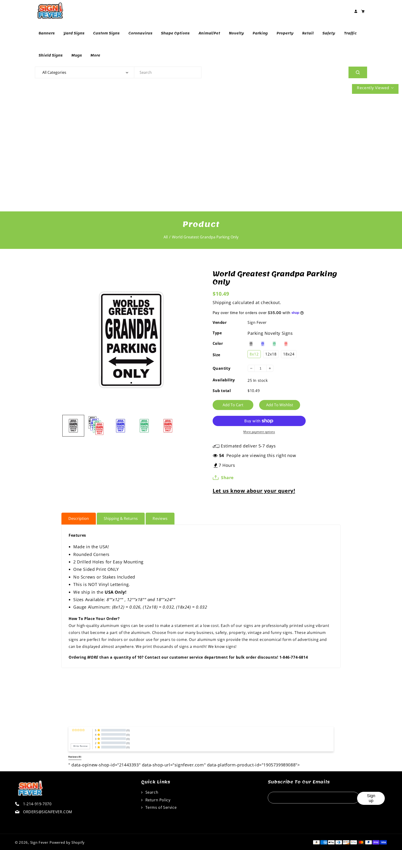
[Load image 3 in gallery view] (120, 426)
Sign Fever (257, 322)
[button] (362, 11)
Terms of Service (160, 807)
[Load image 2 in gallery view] (97, 426)
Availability (224, 380)
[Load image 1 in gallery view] (73, 426)
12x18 (271, 354)
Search (151, 792)
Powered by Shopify (67, 842)
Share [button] (227, 477)
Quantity (221, 368)
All (166, 237)
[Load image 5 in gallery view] (168, 426)
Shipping (222, 302)
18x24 (289, 354)
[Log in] (355, 11)
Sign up (371, 798)
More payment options (259, 432)
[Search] (357, 72)
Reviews (160, 518)
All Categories (54, 72)
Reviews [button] (74, 756)
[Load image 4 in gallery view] (144, 426)
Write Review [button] (80, 746)
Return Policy (157, 800)
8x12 (254, 354)
